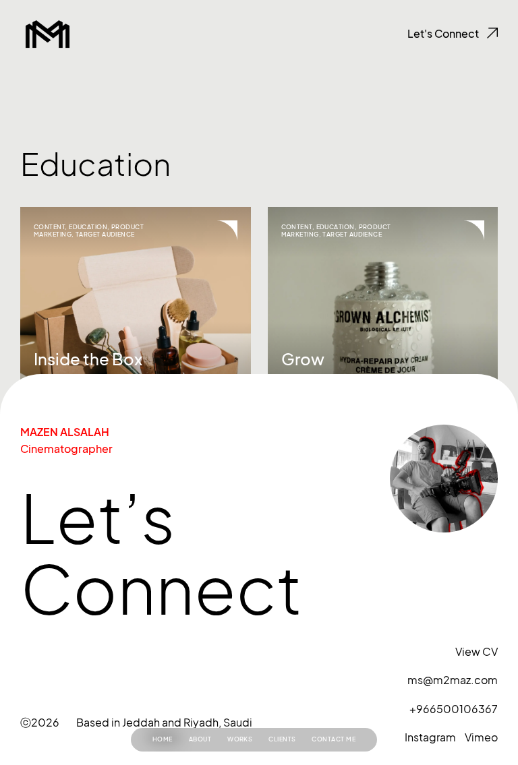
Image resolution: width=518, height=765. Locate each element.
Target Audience (105, 234)
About (200, 739)
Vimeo (481, 737)
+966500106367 (453, 709)
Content (49, 227)
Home (162, 739)
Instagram (430, 737)
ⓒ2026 (39, 722)
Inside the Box (88, 359)
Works (239, 739)
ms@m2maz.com (452, 680)
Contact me (333, 739)
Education (88, 227)
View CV (476, 652)
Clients (281, 739)
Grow (302, 359)
